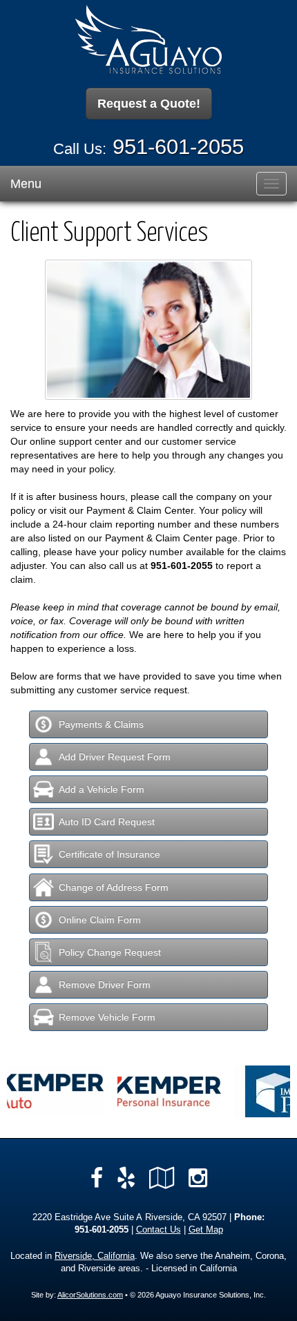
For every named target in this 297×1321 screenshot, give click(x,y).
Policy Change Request (110, 952)
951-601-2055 (178, 147)
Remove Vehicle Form (107, 1017)
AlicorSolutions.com (90, 1295)
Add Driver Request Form (115, 756)
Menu (25, 184)
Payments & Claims (101, 724)
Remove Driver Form (105, 984)
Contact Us (158, 1230)
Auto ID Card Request (107, 821)
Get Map (206, 1230)
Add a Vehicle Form (101, 789)
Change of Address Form (114, 887)
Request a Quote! (148, 103)
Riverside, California (95, 1256)
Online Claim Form (100, 919)
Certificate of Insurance (109, 854)
